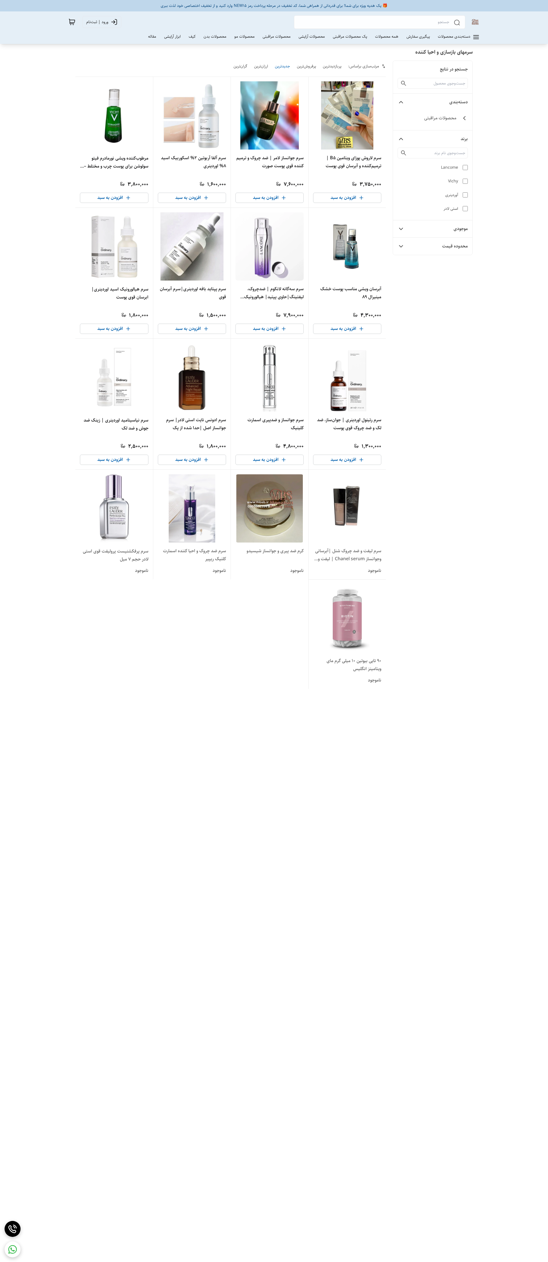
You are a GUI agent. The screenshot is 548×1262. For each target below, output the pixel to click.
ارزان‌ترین (261, 66)
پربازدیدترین (332, 66)
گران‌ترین (240, 66)
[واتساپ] (13, 1249)
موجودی (461, 228)
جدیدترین (282, 66)
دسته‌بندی (458, 102)
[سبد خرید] (71, 22)
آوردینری (451, 195)
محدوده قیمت (455, 246)
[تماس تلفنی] (13, 1229)
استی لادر (451, 208)
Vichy (453, 181)
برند (464, 138)
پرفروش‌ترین (306, 66)
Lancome (449, 167)
